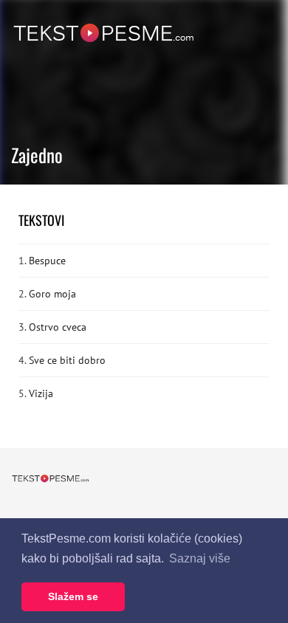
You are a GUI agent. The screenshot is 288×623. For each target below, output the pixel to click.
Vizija (41, 393)
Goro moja (52, 293)
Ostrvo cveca (57, 327)
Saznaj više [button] (199, 558)
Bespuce (47, 260)
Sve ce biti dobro (67, 360)
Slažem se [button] (73, 596)
